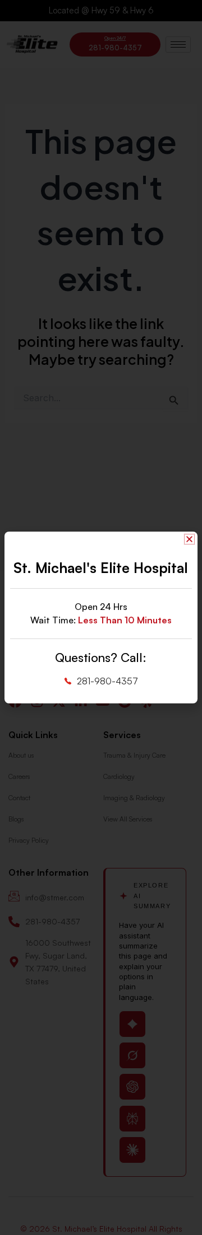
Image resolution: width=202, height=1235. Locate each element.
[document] (101, 617)
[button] (189, 539)
